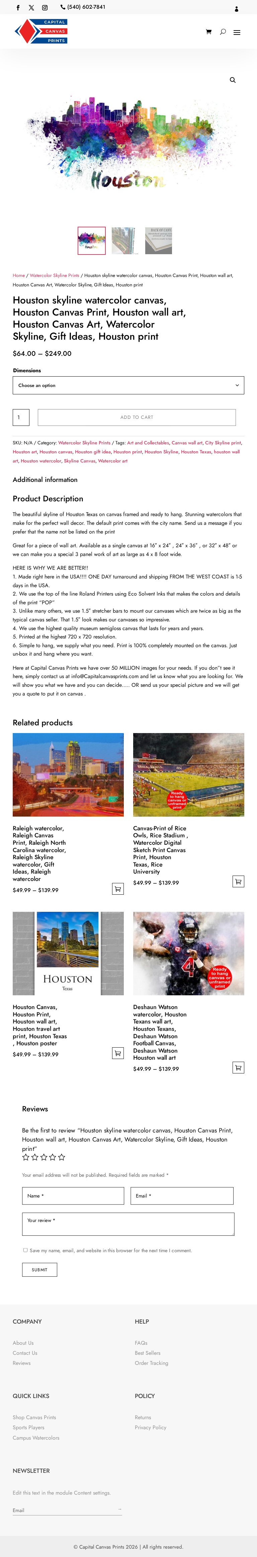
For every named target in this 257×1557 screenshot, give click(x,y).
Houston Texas (196, 451)
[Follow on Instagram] (44, 7)
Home (19, 275)
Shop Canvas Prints (34, 1417)
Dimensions (27, 370)
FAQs (141, 1343)
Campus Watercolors (36, 1438)
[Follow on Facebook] (18, 7)
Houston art (25, 451)
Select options (118, 889)
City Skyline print (223, 442)
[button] (233, 80)
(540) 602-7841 (86, 7)
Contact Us (25, 1353)
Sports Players (28, 1427)
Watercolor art (112, 460)
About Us (23, 1343)
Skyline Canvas (79, 460)
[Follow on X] (31, 7)
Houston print (127, 451)
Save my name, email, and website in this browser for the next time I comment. (111, 1250)
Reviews (21, 1363)
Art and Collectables (148, 442)
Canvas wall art (187, 442)
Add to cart (137, 417)
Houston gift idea (93, 451)
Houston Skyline (161, 451)
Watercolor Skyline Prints (54, 275)
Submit (40, 1269)
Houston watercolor (41, 460)
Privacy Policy (150, 1427)
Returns (143, 1417)
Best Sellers (147, 1353)
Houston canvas (55, 451)
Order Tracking (151, 1363)
